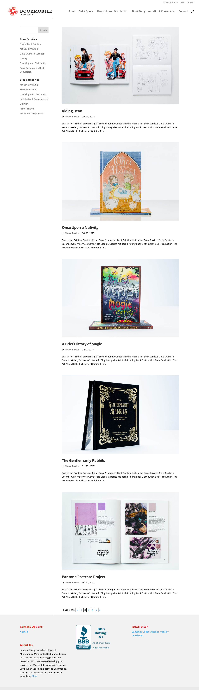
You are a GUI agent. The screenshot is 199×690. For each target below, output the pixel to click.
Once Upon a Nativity (80, 227)
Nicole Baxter (72, 116)
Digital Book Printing (30, 44)
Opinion (24, 103)
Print (72, 11)
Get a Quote (86, 11)
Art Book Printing (29, 48)
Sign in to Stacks (170, 2)
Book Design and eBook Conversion (153, 11)
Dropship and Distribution (112, 11)
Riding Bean (72, 110)
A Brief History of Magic (82, 343)
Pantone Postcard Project (83, 576)
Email (25, 631)
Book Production (28, 89)
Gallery (23, 58)
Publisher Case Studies (32, 113)
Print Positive (27, 108)
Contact (183, 11)
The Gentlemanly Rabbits (83, 460)
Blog (182, 2)
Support (190, 2)
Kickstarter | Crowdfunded (34, 99)
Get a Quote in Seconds (32, 53)
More (34, 676)
